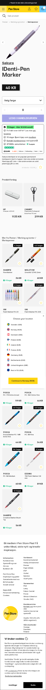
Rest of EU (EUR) (17, 370)
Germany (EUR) (16, 355)
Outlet (26, 573)
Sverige (27, 627)
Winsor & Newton (30, 596)
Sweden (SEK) (16, 325)
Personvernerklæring (11, 593)
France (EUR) (16, 350)
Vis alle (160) (28, 599)
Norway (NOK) (16, 330)
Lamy (26, 588)
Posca (26, 594)
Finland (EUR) (16, 340)
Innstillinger (13, 685)
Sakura (8, 63)
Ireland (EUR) (16, 345)
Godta (33, 685)
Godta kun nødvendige (13, 676)
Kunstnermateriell (31, 560)
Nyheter (27, 576)
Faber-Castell (29, 591)
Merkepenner (33, 22)
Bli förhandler (8, 582)
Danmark (27, 629)
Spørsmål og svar (10, 563)
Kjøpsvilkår (7, 590)
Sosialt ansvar (8, 585)
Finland (26, 632)
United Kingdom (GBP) (19, 365)
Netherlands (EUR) (18, 360)
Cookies (6, 595)
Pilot (25, 586)
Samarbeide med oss (11, 579)
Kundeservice (8, 561)
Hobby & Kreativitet (31, 563)
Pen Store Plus (9, 574)
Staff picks (28, 579)
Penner (5, 22)
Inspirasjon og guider (11, 577)
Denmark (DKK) (16, 335)
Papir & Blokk (28, 568)
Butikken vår (8, 569)
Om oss (6, 566)
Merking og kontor (18, 22)
